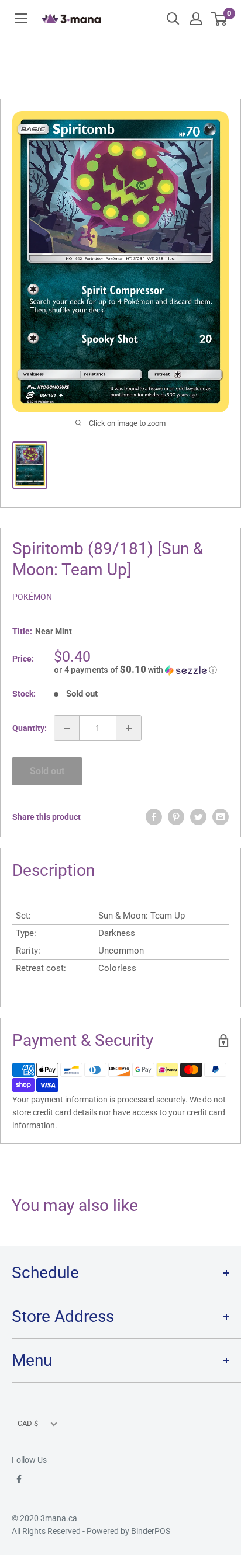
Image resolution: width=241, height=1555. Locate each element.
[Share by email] (220, 817)
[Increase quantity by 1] (128, 728)
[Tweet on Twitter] (198, 817)
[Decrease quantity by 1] (66, 728)
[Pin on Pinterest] (176, 817)
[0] (219, 19)
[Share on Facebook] (154, 817)
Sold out (47, 771)
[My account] (196, 18)
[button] (141, 670)
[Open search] (173, 18)
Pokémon (32, 596)
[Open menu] (21, 18)
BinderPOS (150, 1531)
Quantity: (29, 728)
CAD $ (28, 1423)
